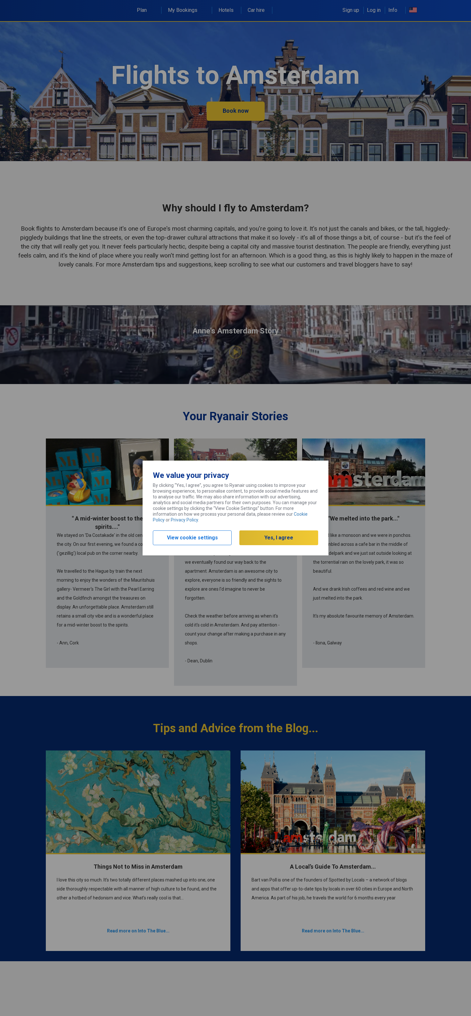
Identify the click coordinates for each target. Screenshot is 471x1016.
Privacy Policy (184, 519)
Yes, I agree (278, 538)
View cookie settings (192, 538)
